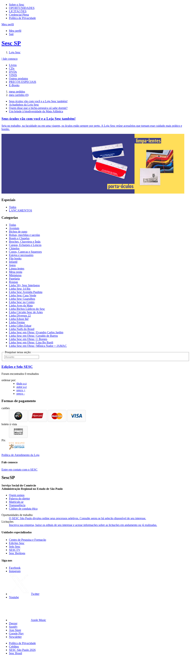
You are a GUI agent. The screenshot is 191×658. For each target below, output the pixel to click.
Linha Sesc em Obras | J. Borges (28, 339)
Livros (13, 65)
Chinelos (14, 248)
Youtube (14, 597)
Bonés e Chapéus (19, 238)
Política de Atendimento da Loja (20, 455)
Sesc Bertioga (17, 553)
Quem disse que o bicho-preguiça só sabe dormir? (38, 108)
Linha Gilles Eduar (20, 325)
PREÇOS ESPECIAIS (22, 81)
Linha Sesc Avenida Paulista (25, 292)
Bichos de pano (18, 231)
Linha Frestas (17, 322)
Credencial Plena (19, 14)
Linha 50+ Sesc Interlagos (24, 285)
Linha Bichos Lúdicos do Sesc (27, 308)
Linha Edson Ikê (19, 319)
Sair (11, 34)
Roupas (13, 282)
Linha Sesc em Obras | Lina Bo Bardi (31, 342)
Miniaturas (15, 275)
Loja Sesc (15, 52)
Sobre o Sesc (16, 4)
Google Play (16, 633)
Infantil (13, 261)
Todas (12, 224)
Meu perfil (15, 30)
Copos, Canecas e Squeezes (25, 251)
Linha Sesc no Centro (22, 302)
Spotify (13, 626)
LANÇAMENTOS (20, 210)
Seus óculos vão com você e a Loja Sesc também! (38, 101)
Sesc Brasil (15, 653)
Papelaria (14, 278)
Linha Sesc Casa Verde (22, 295)
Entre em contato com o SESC (19, 469)
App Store (15, 630)
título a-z (21, 383)
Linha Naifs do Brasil (21, 329)
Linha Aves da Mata (21, 305)
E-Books (14, 85)
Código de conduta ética (23, 508)
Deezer (13, 623)
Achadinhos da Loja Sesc (24, 104)
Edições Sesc (16, 543)
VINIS (13, 75)
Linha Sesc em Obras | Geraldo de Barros (33, 335)
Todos (12, 207)
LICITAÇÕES (17, 11)
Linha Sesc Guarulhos (22, 298)
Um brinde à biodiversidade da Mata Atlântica (36, 111)
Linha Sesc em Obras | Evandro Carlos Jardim (36, 332)
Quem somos (16, 495)
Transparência (17, 505)
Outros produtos (18, 78)
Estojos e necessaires (21, 255)
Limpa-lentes (16, 268)
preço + (20, 390)
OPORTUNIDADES (22, 8)
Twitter (35, 593)
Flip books (15, 258)
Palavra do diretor (19, 498)
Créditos (14, 646)
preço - (20, 393)
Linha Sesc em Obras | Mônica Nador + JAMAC (38, 345)
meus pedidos (17, 91)
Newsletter (15, 636)
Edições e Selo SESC (17, 367)
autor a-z (21, 386)
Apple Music (38, 620)
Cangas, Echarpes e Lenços (25, 245)
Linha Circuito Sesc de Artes (26, 312)
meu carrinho (19, 95)
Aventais (14, 228)
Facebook (15, 567)
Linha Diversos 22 (20, 315)
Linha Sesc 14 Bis (19, 288)
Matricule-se (16, 501)
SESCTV (14, 549)
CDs (11, 68)
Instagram (15, 571)
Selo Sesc (14, 546)
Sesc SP (11, 43)
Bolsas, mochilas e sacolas (24, 235)
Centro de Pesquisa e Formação (27, 539)
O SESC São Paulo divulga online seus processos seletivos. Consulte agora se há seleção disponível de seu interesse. (77, 518)
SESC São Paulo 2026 (22, 649)
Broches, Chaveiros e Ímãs (24, 241)
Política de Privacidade (22, 18)
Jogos (12, 265)
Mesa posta (15, 271)
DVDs (13, 71)
